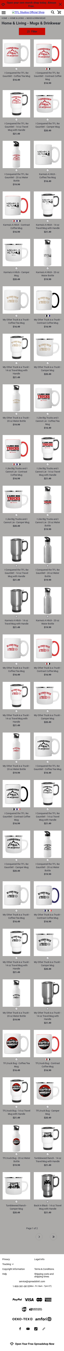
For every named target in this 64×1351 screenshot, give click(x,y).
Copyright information (13, 1269)
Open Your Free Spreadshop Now (34, 1343)
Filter (34, 31)
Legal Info (39, 1259)
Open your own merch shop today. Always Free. (31, 4)
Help (4, 1274)
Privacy (6, 1259)
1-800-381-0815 (32, 1286)
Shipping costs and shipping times (44, 1275)
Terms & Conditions (44, 1269)
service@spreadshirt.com (32, 1281)
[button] (16, 53)
